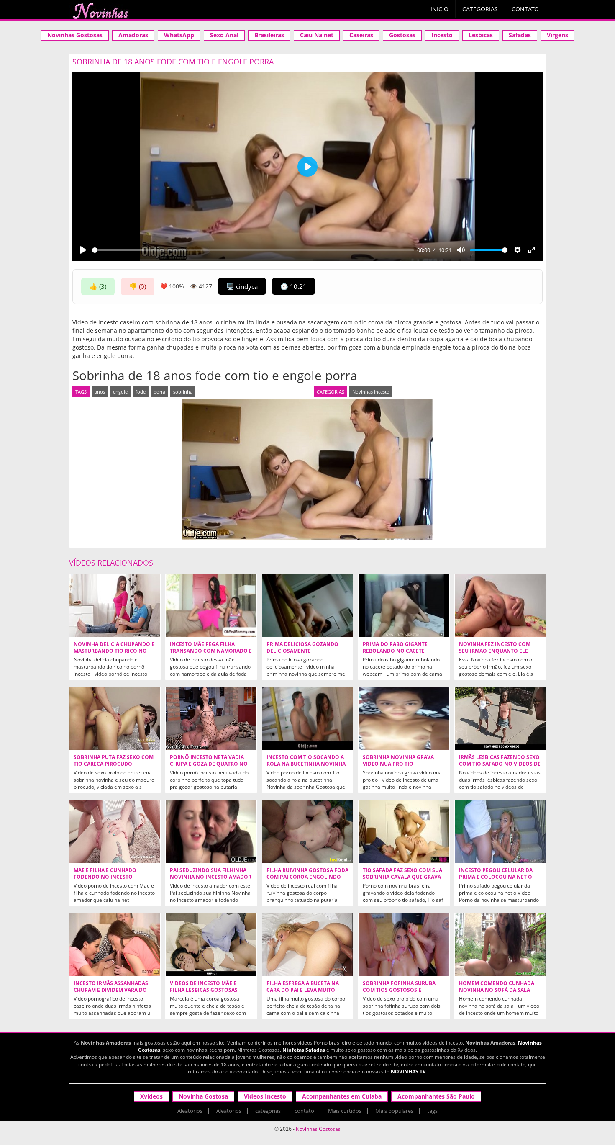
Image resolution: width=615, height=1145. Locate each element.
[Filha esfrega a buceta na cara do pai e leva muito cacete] (307, 944)
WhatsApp (179, 35)
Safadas (520, 35)
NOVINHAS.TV (408, 1071)
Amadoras (133, 35)
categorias (268, 1110)
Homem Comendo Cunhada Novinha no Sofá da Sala (496, 986)
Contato (525, 9)
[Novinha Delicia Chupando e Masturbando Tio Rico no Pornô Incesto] (114, 605)
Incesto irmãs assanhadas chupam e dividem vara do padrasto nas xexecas (111, 990)
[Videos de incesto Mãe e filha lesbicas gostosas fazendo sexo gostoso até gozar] (211, 944)
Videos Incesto (265, 1096)
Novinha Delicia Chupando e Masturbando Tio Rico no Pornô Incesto (114, 651)
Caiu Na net (316, 35)
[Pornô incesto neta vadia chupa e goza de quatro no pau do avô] (211, 718)
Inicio (439, 9)
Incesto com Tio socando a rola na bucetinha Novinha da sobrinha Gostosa (306, 764)
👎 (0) (137, 286)
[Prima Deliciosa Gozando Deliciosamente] (307, 605)
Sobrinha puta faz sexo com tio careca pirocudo (114, 760)
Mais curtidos (344, 1110)
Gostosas (402, 35)
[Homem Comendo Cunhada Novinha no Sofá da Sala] (500, 944)
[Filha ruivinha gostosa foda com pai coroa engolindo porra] (307, 831)
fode (141, 392)
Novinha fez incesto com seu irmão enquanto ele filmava (494, 651)
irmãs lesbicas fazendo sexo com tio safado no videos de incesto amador (500, 764)
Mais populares (394, 1110)
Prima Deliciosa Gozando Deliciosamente (302, 647)
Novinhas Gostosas (74, 35)
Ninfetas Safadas (303, 1049)
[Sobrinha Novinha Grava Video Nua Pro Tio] (404, 718)
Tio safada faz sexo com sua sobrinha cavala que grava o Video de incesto (402, 877)
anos (100, 392)
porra (159, 392)
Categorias (480, 9)
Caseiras (361, 35)
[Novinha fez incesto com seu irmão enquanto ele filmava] (500, 605)
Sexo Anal (224, 35)
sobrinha (182, 392)
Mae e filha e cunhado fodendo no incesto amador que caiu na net (108, 877)
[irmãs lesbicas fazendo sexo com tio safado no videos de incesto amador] (500, 718)
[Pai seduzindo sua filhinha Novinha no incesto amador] (211, 831)
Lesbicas (481, 35)
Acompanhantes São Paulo (436, 1096)
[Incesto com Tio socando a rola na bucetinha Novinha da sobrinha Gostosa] (307, 718)
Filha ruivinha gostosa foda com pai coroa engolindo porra (307, 877)
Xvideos (151, 1096)
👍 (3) (98, 286)
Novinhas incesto (371, 392)
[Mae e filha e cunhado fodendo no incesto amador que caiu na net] (114, 831)
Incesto (442, 35)
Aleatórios (189, 1110)
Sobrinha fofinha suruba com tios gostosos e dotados (399, 990)
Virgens (557, 35)
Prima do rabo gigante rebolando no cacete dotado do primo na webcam (404, 651)
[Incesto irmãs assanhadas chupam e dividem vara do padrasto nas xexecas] (114, 944)
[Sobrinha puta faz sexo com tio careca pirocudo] (114, 718)
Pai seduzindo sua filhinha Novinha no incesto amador (210, 873)
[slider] (253, 250)
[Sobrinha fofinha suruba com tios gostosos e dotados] (404, 944)
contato (304, 1110)
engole (120, 392)
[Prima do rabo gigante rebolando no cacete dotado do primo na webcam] (404, 605)
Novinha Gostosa (203, 1096)
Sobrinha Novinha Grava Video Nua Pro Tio (398, 760)
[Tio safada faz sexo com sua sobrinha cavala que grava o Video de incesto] (404, 831)
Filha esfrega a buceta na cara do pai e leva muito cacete (302, 990)
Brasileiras (269, 35)
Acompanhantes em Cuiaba (342, 1096)
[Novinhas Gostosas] (100, 11)
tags (432, 1110)
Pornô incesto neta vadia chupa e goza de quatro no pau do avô (209, 764)
